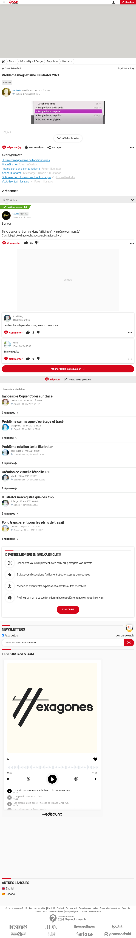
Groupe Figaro (71, 911)
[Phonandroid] (117, 934)
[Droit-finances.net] (117, 927)
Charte (38, 911)
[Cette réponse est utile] (26, 243)
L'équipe (28, 908)
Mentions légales (56, 911)
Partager (57, 147)
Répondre (55, 379)
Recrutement (71, 908)
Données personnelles (88, 908)
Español (8, 894)
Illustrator (67, 61)
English (8, 888)
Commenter (14, 243)
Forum (12, 61)
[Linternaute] (84, 927)
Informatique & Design (31, 61)
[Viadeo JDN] (51, 934)
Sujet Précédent (13, 68)
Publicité (51, 908)
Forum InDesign (27, 164)
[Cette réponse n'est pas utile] (36, 243)
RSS (45, 911)
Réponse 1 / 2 (9, 199)
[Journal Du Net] (51, 927)
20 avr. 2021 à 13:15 (21, 217)
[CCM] (13, 2)
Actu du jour (11, 635)
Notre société (39, 908)
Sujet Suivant (124, 68)
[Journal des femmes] (18, 927)
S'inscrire (68, 609)
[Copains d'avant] (18, 934)
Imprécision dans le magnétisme (21, 168)
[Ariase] (84, 934)
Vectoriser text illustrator (16, 181)
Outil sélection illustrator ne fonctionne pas (26, 177)
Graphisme (52, 61)
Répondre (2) (14, 147)
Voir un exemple (125, 635)
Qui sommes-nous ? (14, 908)
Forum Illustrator (51, 168)
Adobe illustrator (11, 173)
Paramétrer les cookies (110, 908)
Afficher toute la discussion (66, 368)
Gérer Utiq (126, 908)
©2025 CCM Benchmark (90, 911)
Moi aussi (36, 147)
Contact (60, 908)
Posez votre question (80, 379)
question (129, 2)
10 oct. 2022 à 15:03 (22, 346)
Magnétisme (9, 164)
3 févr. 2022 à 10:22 (21, 320)
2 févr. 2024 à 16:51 (32, 94)
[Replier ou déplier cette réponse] (132, 200)
